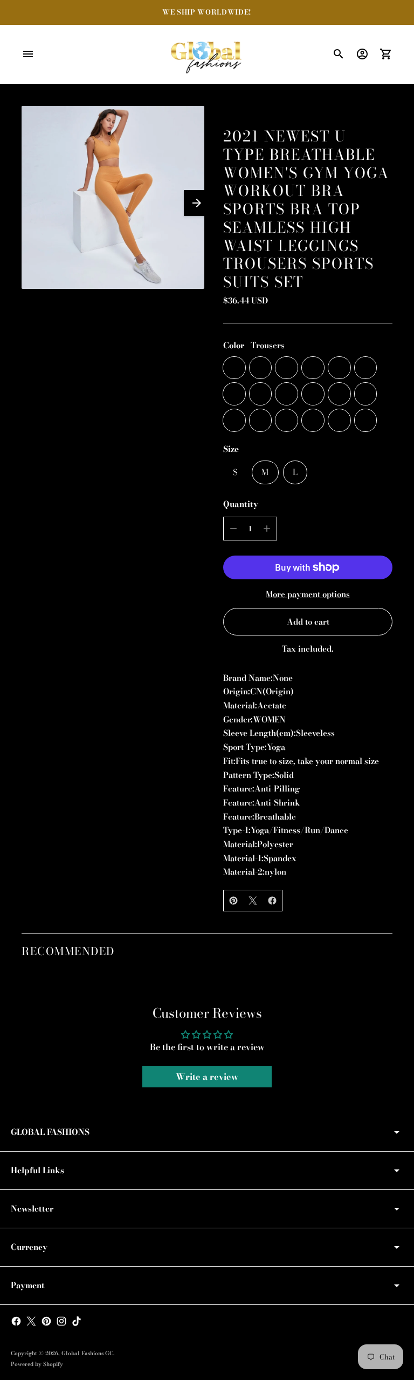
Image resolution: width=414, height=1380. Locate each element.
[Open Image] (113, 197)
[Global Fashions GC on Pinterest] (46, 1321)
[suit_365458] (286, 394)
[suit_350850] (313, 394)
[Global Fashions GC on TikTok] (76, 1321)
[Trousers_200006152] (313, 420)
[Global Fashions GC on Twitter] (31, 1321)
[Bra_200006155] (286, 368)
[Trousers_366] (261, 420)
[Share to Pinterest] (233, 900)
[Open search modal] (338, 54)
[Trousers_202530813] (339, 420)
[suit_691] (339, 394)
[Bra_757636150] (339, 368)
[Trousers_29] (234, 420)
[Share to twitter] (253, 900)
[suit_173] (261, 394)
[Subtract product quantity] (233, 528)
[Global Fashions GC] (207, 54)
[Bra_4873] (313, 368)
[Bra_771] (366, 368)
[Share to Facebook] (272, 900)
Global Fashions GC (87, 1353)
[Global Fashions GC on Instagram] (61, 1321)
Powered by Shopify (37, 1364)
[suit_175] (366, 394)
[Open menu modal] (28, 54)
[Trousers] (234, 368)
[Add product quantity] (267, 528)
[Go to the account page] (362, 54)
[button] (197, 203)
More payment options (308, 594)
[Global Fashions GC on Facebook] (16, 1321)
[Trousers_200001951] (286, 420)
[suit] (234, 394)
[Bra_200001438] (366, 420)
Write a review (207, 1076)
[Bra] (261, 368)
